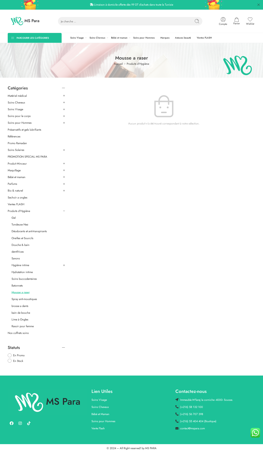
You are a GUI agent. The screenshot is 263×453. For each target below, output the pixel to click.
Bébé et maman (119, 38)
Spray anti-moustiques (24, 299)
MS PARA (151, 448)
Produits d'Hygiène (138, 64)
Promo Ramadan (17, 143)
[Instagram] (20, 423)
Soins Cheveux (97, 38)
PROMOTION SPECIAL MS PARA (27, 157)
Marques (164, 38)
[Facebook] (11, 423)
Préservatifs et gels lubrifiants (24, 130)
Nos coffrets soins (18, 333)
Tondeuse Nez (20, 224)
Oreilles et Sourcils (22, 238)
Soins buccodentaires (24, 279)
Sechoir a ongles (17, 197)
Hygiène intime (20, 265)
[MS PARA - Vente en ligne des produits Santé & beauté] (25, 21)
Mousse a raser (21, 292)
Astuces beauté (183, 38)
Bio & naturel (15, 190)
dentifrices (18, 252)
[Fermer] (258, 4)
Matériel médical (17, 96)
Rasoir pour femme (23, 326)
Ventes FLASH (204, 38)
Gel (14, 218)
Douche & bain (20, 245)
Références (14, 136)
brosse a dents (20, 306)
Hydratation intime (22, 272)
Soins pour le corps (19, 116)
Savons (16, 258)
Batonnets (17, 285)
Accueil (118, 64)
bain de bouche (21, 313)
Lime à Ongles (20, 319)
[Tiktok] (29, 423)
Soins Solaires (16, 150)
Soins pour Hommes (144, 38)
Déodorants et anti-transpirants (29, 231)
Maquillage (14, 170)
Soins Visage (77, 38)
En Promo (19, 355)
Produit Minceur (17, 164)
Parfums (12, 184)
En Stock (18, 361)
